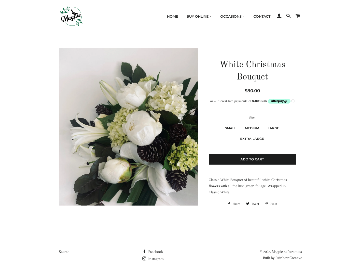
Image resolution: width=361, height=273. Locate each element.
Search (64, 251)
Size (252, 118)
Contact (261, 16)
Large (273, 128)
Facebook (155, 251)
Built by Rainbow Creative (282, 258)
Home (172, 16)
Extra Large (252, 139)
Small (230, 128)
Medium (252, 128)
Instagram (155, 259)
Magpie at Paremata (287, 251)
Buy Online (197, 16)
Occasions (231, 16)
